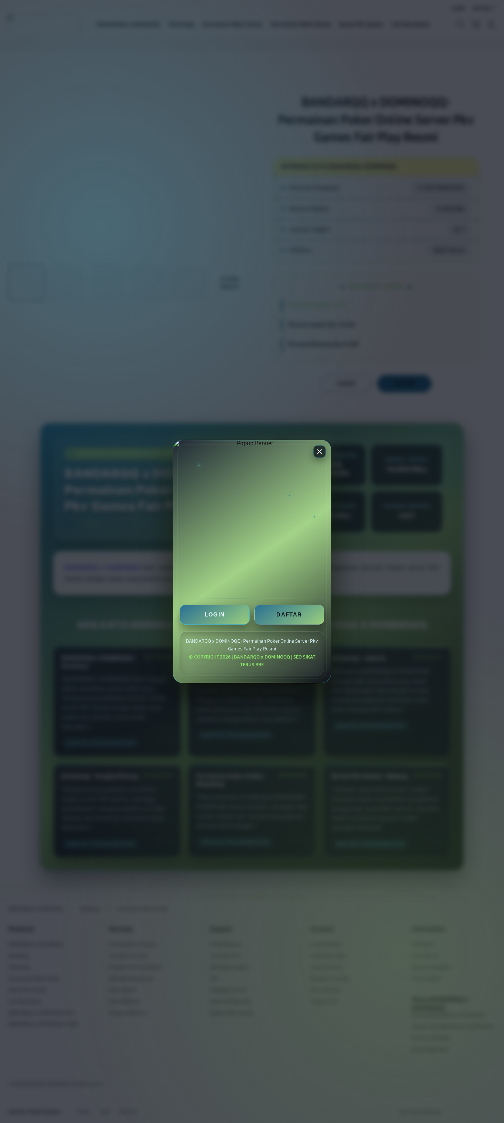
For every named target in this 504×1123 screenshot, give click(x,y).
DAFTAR (289, 615)
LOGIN (215, 615)
